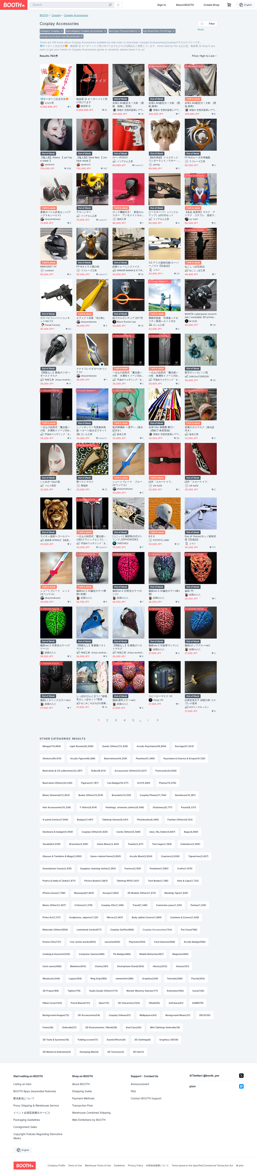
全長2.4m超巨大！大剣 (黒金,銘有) (200, 104)
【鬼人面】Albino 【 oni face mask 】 (56, 159)
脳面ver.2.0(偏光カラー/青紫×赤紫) (91, 592)
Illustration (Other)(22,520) (57, 782)
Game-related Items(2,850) (105, 856)
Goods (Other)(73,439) (115, 746)
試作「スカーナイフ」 (161, 481)
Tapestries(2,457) (198, 856)
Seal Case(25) (133, 1027)
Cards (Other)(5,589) (128, 831)
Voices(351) (182, 966)
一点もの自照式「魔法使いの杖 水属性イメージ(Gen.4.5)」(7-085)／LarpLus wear (55, 429)
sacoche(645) (112, 941)
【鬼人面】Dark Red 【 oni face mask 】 (91, 159)
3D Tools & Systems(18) (56, 1039)
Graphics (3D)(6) (168, 1039)
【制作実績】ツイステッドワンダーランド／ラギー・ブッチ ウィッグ (163, 159)
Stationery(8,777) (162, 807)
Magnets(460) (180, 954)
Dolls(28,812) (98, 770)
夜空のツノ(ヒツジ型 (196, 372)
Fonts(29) (48, 1027)
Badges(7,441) (85, 819)
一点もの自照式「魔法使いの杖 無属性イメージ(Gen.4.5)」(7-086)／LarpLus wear (164, 374)
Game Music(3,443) (108, 844)
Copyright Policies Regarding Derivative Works (37, 1136)
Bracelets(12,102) (121, 795)
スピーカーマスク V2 (160, 696)
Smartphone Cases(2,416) (57, 868)
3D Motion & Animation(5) (57, 1051)
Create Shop (211, 5)
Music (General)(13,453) (56, 795)
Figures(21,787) (90, 782)
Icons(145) (198, 990)
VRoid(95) (154, 1003)
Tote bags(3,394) (162, 844)
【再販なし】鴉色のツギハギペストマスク (55, 374)
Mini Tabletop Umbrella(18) (165, 1027)
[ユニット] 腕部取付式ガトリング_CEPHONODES (127, 538)
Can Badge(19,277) (117, 782)
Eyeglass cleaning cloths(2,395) (98, 868)
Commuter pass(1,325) (169, 905)
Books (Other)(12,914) (90, 795)
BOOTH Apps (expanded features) (34, 1091)
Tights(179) (74, 990)
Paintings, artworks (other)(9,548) (125, 807)
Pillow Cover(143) (52, 1003)
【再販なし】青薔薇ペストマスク (91, 647)
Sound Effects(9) (116, 1039)
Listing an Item (22, 1084)
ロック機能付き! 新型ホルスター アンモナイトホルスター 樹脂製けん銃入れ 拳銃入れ (128, 213)
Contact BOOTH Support (146, 1098)
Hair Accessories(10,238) (57, 807)
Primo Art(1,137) (52, 917)
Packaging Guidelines (26, 1119)
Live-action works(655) (83, 941)
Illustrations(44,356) (115, 758)
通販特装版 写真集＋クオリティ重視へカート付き (163, 319)
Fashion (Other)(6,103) (180, 819)
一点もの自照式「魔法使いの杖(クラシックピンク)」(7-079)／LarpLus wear (92, 538)
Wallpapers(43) (148, 1015)
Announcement (140, 1084)
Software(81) (176, 1003)
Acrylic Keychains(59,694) (151, 746)
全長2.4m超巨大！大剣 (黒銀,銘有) (164, 104)
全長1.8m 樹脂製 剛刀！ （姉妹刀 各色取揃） (163, 429)
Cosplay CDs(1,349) (112, 905)
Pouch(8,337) (188, 807)
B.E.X (152, 536)
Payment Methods (83, 1098)
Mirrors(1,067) (115, 917)
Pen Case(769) (189, 929)
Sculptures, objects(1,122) (83, 917)
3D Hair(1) (138, 1051)
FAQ (133, 1091)
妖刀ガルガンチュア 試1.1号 (128, 317)
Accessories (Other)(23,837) (131, 770)
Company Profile (56, 1165)
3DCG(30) (205, 1015)
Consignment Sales (25, 1126)
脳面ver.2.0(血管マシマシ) (163, 645)
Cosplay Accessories (76, 15)
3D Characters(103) (129, 1003)
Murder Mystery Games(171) (142, 990)
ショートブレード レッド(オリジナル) (55, 592)
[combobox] (71, 5)
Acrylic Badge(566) (195, 941)
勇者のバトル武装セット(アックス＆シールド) (55, 213)
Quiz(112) (104, 1003)
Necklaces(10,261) (185, 795)
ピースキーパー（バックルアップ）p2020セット (163, 213)
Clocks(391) (101, 966)
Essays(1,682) (111, 893)
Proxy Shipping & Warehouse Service (36, 1105)
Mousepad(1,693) (84, 893)
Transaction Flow (82, 1105)
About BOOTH (185, 5)
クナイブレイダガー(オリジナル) (91, 370)
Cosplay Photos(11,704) (153, 795)
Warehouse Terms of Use (98, 1165)
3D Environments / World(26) (101, 1027)
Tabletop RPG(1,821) (127, 880)
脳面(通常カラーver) (124, 700)
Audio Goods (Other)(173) (103, 990)
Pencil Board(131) (80, 1003)
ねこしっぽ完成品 (195, 266)
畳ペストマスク (85, 481)
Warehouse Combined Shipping (91, 1112)
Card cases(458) (52, 966)
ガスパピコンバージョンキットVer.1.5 (55, 319)
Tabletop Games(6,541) (115, 819)
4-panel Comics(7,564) (55, 819)
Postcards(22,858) (166, 770)
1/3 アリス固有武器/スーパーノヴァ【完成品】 (164, 264)
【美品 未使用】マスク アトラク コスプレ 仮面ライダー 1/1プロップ (200, 213)
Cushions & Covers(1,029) (184, 917)
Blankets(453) (78, 966)
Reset (201, 29)
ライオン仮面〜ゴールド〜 (55, 536)
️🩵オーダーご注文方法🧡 (54, 98)
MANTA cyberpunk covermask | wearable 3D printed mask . (201, 315)
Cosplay (56, 15)
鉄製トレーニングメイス (127, 266)
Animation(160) (175, 990)
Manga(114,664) (52, 746)
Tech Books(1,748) (158, 880)
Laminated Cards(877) (89, 929)
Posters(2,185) (133, 868)
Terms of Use (75, 1165)
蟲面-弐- (189, 590)
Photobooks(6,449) (148, 819)
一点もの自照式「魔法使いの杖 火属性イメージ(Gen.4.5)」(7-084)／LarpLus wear (128, 374)
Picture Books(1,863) (96, 880)
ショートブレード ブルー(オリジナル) (127, 483)
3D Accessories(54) (89, 1015)
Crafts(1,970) (184, 868)
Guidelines (119, 1165)
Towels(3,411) (135, 844)
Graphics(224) (150, 978)
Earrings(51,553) (184, 746)
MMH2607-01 (48, 266)
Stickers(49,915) (52, 758)
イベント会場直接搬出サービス (31, 1112)
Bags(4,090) (191, 831)
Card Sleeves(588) (164, 941)
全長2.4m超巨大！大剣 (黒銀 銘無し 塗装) (128, 104)
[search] (110, 5)
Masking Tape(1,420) (176, 893)
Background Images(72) (56, 1015)
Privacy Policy (135, 1165)
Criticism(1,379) (84, 905)
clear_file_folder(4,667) (162, 831)
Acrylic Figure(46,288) (82, 758)
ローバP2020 (120, 157)
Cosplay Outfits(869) (122, 929)
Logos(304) (75, 978)
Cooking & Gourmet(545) (56, 954)
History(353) (160, 966)
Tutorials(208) (175, 978)
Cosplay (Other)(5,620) (95, 831)
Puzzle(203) (198, 978)
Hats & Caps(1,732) (188, 880)
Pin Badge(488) (122, 954)
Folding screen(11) (88, 1039)
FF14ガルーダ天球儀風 (197, 157)
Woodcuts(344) (51, 978)
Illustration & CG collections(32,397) (62, 770)
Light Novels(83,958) (82, 746)
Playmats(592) (137, 941)
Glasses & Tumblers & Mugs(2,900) (62, 856)
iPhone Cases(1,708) (54, 893)
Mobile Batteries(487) (151, 954)
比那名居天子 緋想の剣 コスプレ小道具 (200, 702)
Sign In (161, 5)
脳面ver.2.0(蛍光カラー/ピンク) (127, 592)
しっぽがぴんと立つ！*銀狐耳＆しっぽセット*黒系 (91, 698)
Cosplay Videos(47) (120, 1015)
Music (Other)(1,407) (54, 905)
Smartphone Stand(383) (130, 966)
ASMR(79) (198, 1003)
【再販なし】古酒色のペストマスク (127, 647)
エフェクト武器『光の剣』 (91, 317)
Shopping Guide (82, 1091)
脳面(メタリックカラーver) (55, 700)
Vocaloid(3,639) (52, 844)
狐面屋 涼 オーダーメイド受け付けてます (91, 100)
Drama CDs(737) (52, 941)
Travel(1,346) (140, 905)
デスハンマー (83, 211)
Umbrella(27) (69, 1027)
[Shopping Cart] (229, 5)
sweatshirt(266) (125, 978)
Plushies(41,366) (145, 758)
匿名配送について (23, 1098)
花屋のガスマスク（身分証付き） (199, 429)
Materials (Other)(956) (55, 929)
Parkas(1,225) (198, 905)
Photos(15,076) (167, 782)
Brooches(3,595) (78, 844)
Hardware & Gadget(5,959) (58, 831)
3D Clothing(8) (142, 1039)
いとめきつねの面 (50, 481)
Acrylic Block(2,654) (141, 856)
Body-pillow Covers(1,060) (147, 917)
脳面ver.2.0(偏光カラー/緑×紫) (164, 592)
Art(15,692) (143, 782)
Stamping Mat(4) (89, 1051)
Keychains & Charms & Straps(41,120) (184, 758)
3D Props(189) (51, 990)
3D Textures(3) (115, 1051)
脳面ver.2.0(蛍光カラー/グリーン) (55, 647)
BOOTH (44, 15)
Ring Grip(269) (98, 978)
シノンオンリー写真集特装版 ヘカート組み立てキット (91, 429)
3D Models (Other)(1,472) (141, 893)
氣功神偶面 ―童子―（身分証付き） (128, 429)
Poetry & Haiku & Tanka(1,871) (59, 880)
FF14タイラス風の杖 (87, 266)
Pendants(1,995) (159, 868)
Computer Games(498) (92, 954)
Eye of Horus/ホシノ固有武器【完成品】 (200, 538)
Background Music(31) (177, 1015)
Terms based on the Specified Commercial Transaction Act (202, 1165)
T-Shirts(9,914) (88, 807)
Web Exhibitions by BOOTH (89, 1119)
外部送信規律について (157, 1165)
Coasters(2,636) (170, 856)
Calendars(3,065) (190, 844)
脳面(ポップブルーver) (197, 645)
